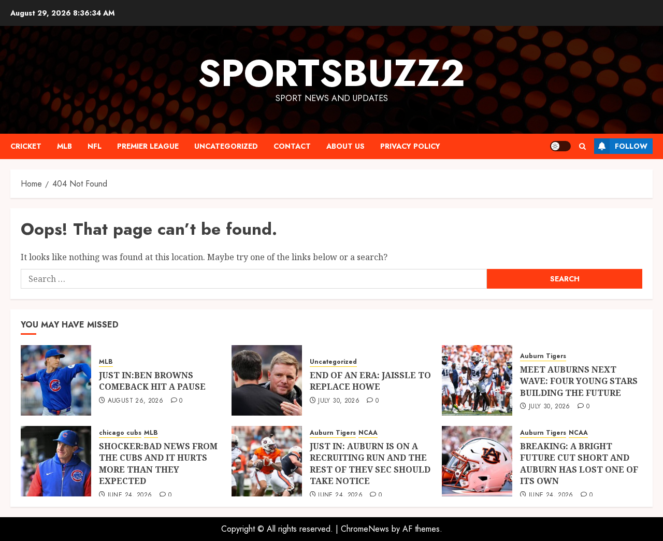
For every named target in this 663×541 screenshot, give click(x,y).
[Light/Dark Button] (560, 146)
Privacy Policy (410, 146)
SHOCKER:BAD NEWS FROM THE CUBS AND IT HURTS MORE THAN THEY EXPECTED (158, 463)
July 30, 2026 (338, 401)
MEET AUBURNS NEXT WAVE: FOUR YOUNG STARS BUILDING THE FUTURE (579, 381)
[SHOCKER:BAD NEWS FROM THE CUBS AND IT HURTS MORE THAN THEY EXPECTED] (56, 461)
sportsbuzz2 (331, 73)
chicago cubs (120, 433)
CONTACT (292, 146)
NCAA (368, 433)
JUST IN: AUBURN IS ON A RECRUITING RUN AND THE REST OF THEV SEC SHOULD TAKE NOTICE (370, 463)
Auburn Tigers (543, 356)
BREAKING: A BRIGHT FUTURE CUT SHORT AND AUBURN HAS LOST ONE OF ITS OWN (579, 463)
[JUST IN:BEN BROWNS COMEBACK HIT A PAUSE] (56, 380)
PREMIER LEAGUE (148, 146)
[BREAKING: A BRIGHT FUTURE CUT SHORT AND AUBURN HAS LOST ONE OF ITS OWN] (477, 461)
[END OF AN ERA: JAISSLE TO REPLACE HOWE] (267, 380)
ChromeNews (365, 529)
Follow (631, 146)
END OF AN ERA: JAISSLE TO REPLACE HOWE (370, 380)
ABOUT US (345, 146)
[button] (582, 146)
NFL (95, 146)
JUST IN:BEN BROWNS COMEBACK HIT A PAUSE (152, 380)
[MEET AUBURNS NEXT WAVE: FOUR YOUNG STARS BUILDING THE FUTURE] (477, 380)
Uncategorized (226, 146)
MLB (64, 146)
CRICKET (25, 146)
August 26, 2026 (135, 401)
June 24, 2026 (130, 495)
